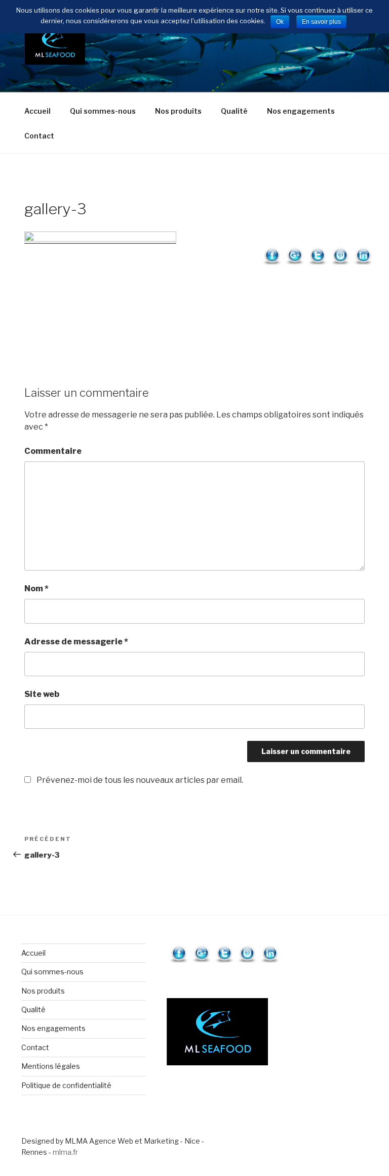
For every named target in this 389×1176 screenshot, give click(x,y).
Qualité (234, 111)
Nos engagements (301, 111)
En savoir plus (321, 21)
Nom (36, 588)
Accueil (37, 111)
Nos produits (178, 111)
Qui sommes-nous (103, 111)
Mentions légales (50, 1066)
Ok (280, 21)
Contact (39, 135)
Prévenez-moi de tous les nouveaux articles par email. (139, 780)
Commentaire (53, 451)
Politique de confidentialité (66, 1085)
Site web (41, 694)
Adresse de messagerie (76, 641)
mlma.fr (65, 1152)
